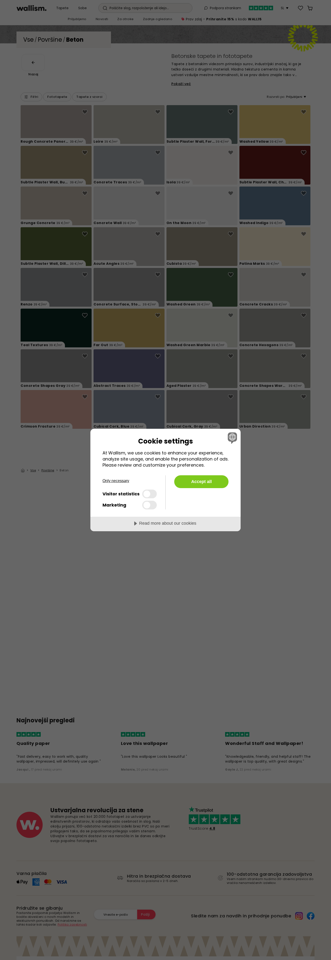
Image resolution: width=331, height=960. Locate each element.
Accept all (201, 481)
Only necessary (115, 481)
